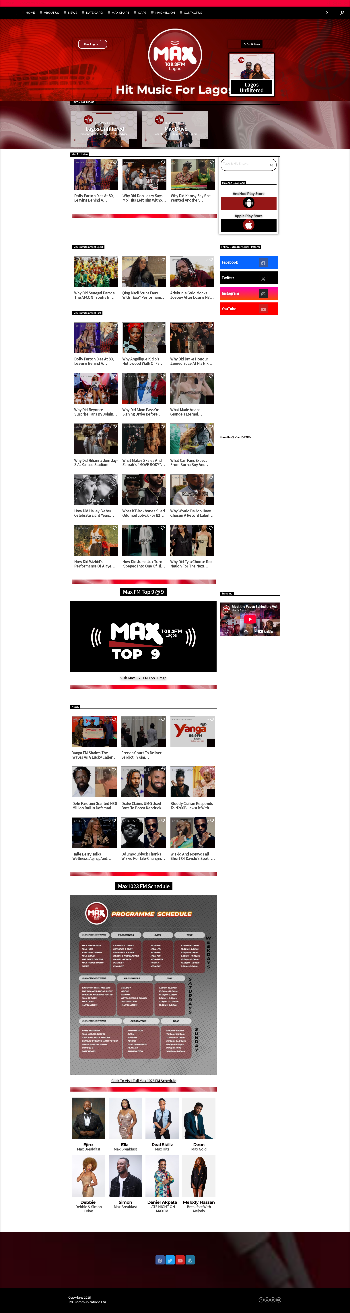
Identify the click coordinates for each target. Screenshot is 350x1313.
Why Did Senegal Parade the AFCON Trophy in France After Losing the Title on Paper (94, 295)
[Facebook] (263, 262)
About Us (51, 12)
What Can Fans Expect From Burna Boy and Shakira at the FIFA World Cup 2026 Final (192, 462)
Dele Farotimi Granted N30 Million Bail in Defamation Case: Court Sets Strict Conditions (94, 806)
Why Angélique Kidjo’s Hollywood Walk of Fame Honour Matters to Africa (143, 361)
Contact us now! (34, 3)
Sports (177, 259)
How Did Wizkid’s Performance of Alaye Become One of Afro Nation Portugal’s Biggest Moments (95, 564)
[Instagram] (263, 293)
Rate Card (94, 12)
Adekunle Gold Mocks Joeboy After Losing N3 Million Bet (190, 295)
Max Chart (120, 12)
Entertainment (87, 162)
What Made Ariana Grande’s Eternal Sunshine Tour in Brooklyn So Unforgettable (185, 412)
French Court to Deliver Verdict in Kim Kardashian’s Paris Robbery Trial (141, 755)
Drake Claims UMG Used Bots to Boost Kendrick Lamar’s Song (141, 806)
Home (30, 12)
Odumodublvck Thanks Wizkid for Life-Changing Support (142, 856)
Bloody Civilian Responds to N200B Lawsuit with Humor (191, 806)
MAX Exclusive (182, 162)
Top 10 (10, 3)
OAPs (142, 12)
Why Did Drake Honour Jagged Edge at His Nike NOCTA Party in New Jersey (190, 361)
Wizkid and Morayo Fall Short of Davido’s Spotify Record (191, 856)
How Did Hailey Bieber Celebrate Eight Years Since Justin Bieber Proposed (92, 513)
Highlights (81, 719)
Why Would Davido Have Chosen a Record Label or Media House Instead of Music (190, 513)
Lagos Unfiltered (104, 128)
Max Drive (175, 128)
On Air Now (253, 44)
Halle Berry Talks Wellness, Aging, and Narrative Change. (89, 856)
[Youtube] (263, 308)
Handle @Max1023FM (236, 437)
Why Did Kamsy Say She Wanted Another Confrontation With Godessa (191, 198)
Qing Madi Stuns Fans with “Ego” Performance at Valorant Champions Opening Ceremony (143, 295)
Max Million (165, 12)
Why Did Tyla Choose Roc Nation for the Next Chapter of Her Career (191, 564)
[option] (103, 129)
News (72, 12)
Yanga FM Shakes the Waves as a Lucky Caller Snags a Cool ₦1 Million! (92, 755)
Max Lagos (91, 44)
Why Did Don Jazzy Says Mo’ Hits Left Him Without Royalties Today (144, 198)
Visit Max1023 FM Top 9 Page (143, 677)
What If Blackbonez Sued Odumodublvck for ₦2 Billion (143, 513)
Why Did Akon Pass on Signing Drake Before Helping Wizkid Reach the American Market (144, 412)
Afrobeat (131, 162)
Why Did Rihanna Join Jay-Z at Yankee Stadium (96, 462)
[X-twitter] (263, 277)
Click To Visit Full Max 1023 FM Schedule (143, 1080)
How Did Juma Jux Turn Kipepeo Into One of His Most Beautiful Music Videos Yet (142, 564)
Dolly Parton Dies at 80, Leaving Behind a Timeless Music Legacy (94, 198)
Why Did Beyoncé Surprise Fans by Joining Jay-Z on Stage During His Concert (95, 412)
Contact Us (193, 12)
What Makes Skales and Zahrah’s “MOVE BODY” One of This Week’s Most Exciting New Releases (142, 462)
